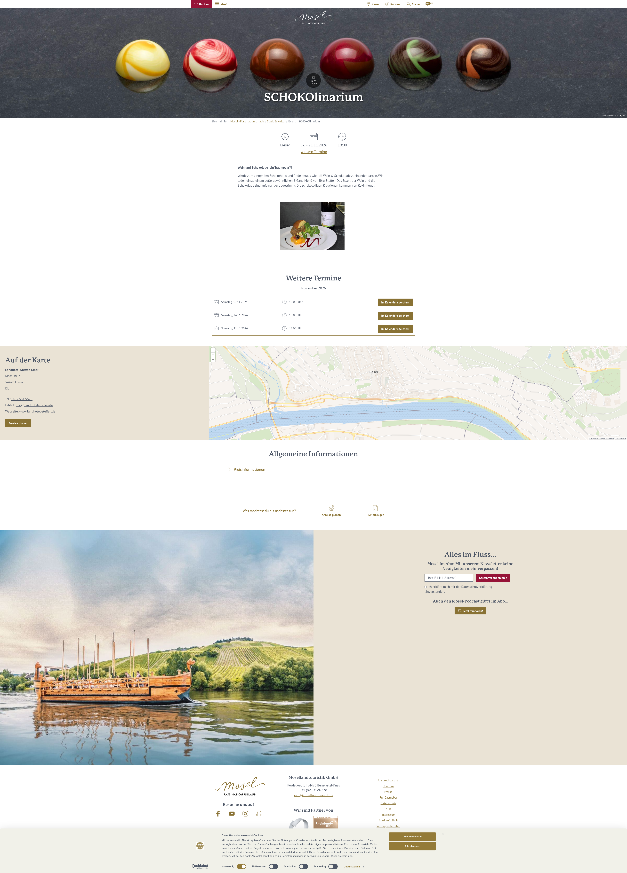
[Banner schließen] (443, 833)
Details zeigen (352, 866)
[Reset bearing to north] (213, 359)
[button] (201, 4)
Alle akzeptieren (412, 836)
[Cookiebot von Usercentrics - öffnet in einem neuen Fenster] (200, 866)
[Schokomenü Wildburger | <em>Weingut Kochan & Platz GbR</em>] (312, 226)
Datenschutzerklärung (476, 587)
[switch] (273, 866)
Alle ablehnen (412, 846)
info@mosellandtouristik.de (313, 795)
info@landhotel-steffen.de (34, 405)
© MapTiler (594, 438)
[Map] (418, 393)
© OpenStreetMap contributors (612, 438)
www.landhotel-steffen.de (37, 411)
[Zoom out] (213, 354)
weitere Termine (314, 151)
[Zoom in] (213, 350)
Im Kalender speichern (395, 302)
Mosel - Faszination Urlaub (247, 121)
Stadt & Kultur (276, 121)
